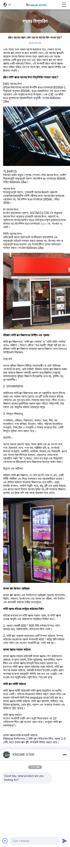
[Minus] (64, 754)
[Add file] (5, 840)
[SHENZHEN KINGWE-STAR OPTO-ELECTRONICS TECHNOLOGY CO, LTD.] (36, 5)
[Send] (64, 840)
